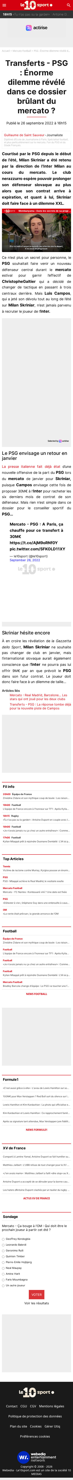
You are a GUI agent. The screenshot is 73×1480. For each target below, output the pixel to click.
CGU (23, 1406)
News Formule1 (36, 1130)
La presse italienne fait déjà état (32, 467)
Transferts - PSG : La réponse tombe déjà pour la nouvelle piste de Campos (40, 706)
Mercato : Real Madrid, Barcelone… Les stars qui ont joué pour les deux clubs (38, 697)
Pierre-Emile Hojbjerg (19, 1262)
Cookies (36, 1426)
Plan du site (18, 1426)
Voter (37, 1295)
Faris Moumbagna (16, 1279)
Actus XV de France (36, 1198)
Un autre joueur (15, 1285)
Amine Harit (13, 1273)
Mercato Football (22, 50)
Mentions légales (51, 1406)
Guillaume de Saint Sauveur (24, 135)
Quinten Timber (15, 1256)
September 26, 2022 (25, 560)
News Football (36, 994)
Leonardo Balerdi (16, 1244)
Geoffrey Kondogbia (18, 1238)
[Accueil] (36, 5)
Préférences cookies (35, 1436)
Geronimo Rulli (14, 1250)
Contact (12, 1406)
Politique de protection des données (35, 1416)
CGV (33, 1406)
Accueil (6, 50)
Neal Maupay (14, 1267)
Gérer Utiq (52, 1426)
